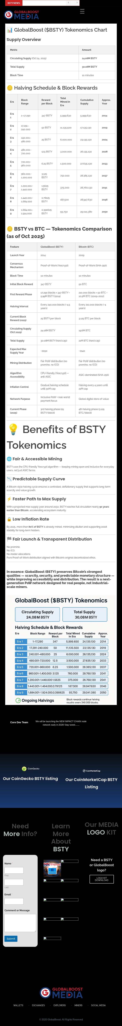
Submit (11, 938)
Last (6, 887)
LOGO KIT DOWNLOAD (101, 879)
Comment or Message (17, 910)
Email (8, 894)
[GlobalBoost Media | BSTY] (61, 993)
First (6, 875)
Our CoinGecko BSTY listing (30, 778)
